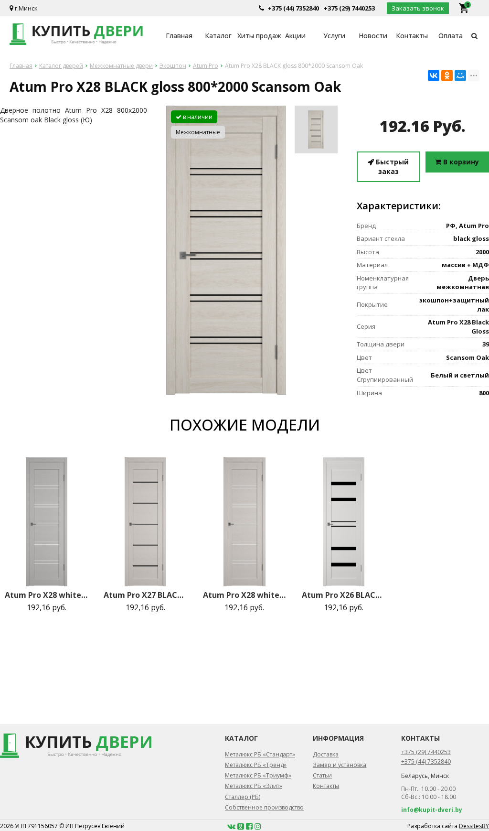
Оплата (450, 35)
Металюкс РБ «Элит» (253, 786)
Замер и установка (339, 765)
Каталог (218, 35)
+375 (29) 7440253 (349, 8)
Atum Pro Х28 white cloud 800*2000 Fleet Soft (245, 595)
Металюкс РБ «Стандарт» (260, 754)
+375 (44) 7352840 (293, 8)
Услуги (334, 35)
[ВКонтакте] (433, 75)
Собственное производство (264, 807)
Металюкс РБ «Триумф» (258, 775)
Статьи (322, 775)
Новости (373, 35)
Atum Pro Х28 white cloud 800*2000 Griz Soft (46, 595)
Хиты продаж (256, 35)
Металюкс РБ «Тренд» (256, 765)
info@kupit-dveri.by (431, 810)
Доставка (326, 754)
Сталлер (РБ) (242, 797)
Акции (295, 35)
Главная (179, 35)
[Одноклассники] (447, 75)
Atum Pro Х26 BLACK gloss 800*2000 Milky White (343, 595)
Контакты (412, 35)
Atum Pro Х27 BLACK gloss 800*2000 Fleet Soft (145, 595)
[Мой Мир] (460, 75)
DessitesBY (474, 826)
